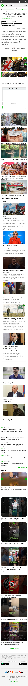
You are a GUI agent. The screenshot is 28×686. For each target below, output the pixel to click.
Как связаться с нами (12, 661)
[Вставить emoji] (16, 89)
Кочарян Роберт (7, 401)
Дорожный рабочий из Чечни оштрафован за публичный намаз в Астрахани (13, 490)
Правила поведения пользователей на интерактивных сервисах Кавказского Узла (14, 677)
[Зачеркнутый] (12, 89)
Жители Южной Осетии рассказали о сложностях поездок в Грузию (13, 319)
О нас (2, 661)
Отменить (14, 107)
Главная (3, 18)
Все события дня (22, 467)
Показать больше (14, 648)
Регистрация (14, 103)
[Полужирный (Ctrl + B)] (4, 89)
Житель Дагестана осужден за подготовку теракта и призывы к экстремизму (12, 438)
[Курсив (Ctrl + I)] (6, 89)
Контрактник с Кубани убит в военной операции (12, 464)
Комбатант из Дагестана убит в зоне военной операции (13, 451)
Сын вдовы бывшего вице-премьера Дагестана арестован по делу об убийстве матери (12, 431)
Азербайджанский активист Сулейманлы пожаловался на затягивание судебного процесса (12, 348)
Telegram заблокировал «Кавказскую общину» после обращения (11, 596)
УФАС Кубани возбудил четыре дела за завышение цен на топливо (13, 217)
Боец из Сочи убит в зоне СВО (11, 296)
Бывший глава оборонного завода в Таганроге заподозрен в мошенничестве (14, 458)
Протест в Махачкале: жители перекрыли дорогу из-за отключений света (12, 544)
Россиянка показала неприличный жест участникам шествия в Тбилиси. (12, 643)
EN (4, 1)
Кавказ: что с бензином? (8, 9)
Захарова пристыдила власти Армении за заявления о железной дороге (13, 246)
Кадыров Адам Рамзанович (10, 420)
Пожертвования (23, 661)
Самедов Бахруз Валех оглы (10, 383)
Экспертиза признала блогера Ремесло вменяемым (13, 271)
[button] (25, 58)
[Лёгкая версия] (7, 1)
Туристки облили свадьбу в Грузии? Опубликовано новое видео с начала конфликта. (11, 569)
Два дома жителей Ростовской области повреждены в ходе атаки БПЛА (12, 445)
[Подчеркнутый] (9, 89)
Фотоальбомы (9, 18)
